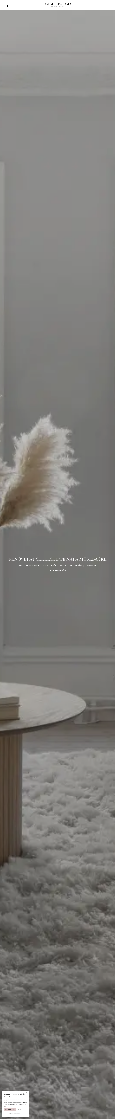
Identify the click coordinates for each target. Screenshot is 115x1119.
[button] (15, 1114)
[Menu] (107, 5)
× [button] (26, 1092)
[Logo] (57, 5)
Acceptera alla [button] (10, 1109)
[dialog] (15, 1104)
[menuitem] (107, 5)
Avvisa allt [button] (21, 1109)
